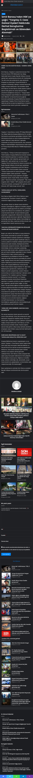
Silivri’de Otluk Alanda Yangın (7, 475)
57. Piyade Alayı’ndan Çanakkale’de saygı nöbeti (23, 476)
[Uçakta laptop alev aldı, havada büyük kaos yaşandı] (6, 627)
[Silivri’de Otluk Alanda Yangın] (8, 469)
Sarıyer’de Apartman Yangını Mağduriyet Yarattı (20, 574)
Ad (2, 529)
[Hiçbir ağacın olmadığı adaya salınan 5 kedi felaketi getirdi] (6, 598)
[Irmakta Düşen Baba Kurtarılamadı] (24, 486)
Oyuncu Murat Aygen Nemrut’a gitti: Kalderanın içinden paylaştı (21, 603)
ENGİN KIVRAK (7, 36)
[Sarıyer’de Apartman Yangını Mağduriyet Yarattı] (6, 576)
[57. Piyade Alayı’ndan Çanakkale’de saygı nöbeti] (24, 469)
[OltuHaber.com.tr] (16, 5)
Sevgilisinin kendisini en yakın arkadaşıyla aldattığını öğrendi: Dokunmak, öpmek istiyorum (21, 701)
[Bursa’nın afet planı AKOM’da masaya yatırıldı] (8, 452)
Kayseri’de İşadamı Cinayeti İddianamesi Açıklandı (20, 679)
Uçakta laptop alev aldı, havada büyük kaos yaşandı (21, 625)
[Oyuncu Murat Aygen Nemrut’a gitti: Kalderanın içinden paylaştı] (6, 605)
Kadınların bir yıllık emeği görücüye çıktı (19, 686)
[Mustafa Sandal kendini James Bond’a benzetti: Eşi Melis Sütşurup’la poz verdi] (6, 590)
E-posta (3, 535)
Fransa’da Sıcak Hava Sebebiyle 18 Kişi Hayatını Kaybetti (8, 493)
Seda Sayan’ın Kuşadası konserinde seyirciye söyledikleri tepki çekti (21, 611)
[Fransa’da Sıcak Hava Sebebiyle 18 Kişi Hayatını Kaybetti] (8, 486)
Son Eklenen (16, 561)
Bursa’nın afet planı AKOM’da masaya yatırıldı (7, 459)
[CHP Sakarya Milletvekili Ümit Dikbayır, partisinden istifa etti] (24, 452)
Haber (9, 10)
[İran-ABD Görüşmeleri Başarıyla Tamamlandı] (6, 695)
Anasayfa (5, 10)
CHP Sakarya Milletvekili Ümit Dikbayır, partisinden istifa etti (24, 459)
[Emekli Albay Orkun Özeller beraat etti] (5, 124)
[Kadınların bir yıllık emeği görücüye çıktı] (6, 688)
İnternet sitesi (4, 541)
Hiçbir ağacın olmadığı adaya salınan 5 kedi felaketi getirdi (20, 596)
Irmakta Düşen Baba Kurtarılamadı (23, 492)
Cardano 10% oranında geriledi (11, 638)
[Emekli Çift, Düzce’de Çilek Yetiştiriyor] (6, 666)
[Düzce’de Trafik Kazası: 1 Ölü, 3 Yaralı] (5, 116)
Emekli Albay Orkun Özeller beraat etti (13, 1)
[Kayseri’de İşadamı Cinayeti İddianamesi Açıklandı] (6, 681)
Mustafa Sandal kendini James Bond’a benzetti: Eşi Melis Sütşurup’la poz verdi (21, 589)
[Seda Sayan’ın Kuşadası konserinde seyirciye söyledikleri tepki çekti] (6, 612)
